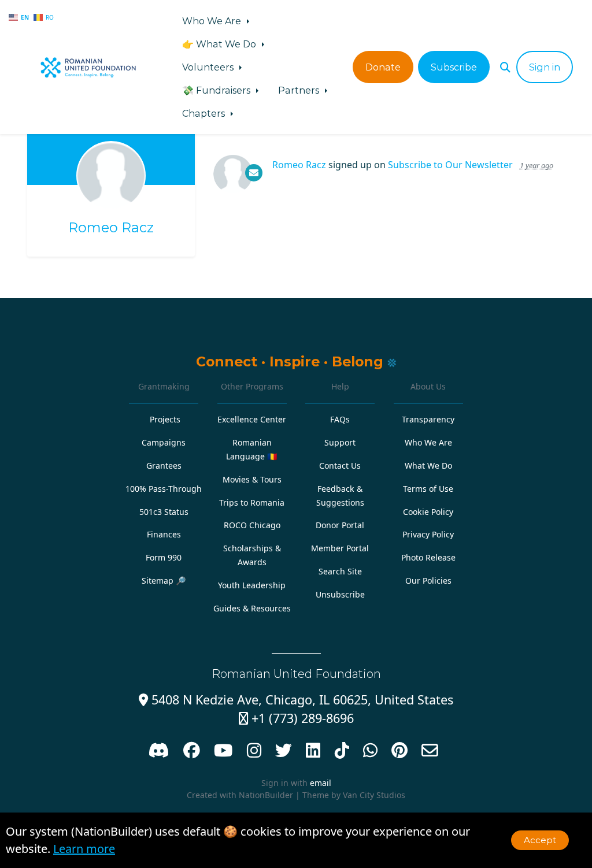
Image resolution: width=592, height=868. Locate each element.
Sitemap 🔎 (164, 580)
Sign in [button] (544, 67)
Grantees (164, 465)
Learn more (84, 848)
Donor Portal (340, 525)
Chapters (204, 113)
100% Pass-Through (163, 488)
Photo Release (428, 557)
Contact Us (340, 465)
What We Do (428, 465)
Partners (299, 90)
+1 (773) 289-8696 (296, 718)
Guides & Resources (252, 608)
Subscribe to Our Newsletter (450, 164)
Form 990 (164, 557)
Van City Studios (374, 794)
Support (340, 442)
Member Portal (340, 548)
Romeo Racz (111, 228)
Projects (165, 419)
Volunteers (209, 67)
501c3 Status (163, 511)
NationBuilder (266, 794)
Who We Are (212, 21)
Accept (540, 839)
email (320, 782)
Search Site (340, 571)
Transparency (428, 419)
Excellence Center (251, 419)
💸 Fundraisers (217, 90)
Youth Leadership (252, 585)
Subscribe (454, 67)
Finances (164, 534)
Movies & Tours (252, 479)
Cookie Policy (428, 511)
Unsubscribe (340, 594)
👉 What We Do (220, 44)
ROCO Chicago (252, 525)
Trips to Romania (251, 502)
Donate (383, 67)
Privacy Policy (428, 534)
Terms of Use (428, 488)
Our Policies (428, 580)
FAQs (340, 419)
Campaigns (164, 442)
